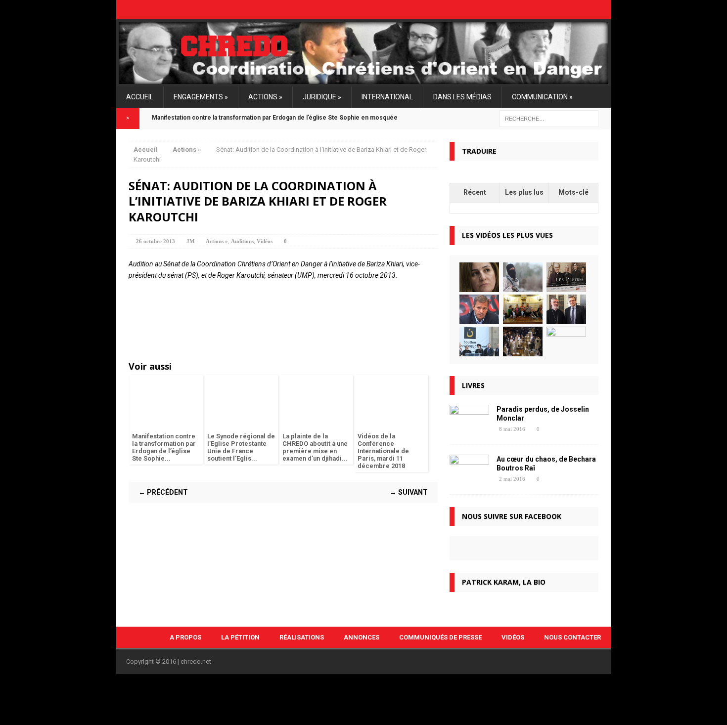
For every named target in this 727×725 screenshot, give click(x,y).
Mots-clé (573, 192)
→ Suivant (409, 492)
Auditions (242, 241)
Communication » (542, 97)
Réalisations (301, 637)
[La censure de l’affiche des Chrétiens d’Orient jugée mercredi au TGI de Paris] (566, 277)
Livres (473, 385)
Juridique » (322, 97)
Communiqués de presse (440, 637)
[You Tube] (605, 9)
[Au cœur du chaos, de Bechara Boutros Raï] (469, 478)
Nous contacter (572, 637)
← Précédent (163, 492)
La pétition (240, 637)
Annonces (361, 637)
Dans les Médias (462, 97)
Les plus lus (524, 192)
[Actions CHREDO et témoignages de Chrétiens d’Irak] (566, 341)
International (387, 97)
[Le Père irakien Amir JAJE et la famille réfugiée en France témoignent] (523, 309)
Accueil (139, 97)
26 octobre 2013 (155, 241)
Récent (474, 192)
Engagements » (201, 97)
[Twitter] (591, 9)
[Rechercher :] (549, 118)
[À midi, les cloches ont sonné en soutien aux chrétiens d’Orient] (523, 341)
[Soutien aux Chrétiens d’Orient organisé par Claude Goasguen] (479, 341)
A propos (185, 637)
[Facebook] (578, 9)
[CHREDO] (363, 52)
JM (190, 241)
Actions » (265, 97)
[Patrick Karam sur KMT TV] (479, 309)
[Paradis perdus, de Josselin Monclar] (469, 428)
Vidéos (265, 241)
